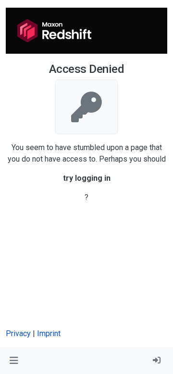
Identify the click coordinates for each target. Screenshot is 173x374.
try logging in (87, 178)
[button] (14, 360)
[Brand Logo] (54, 30)
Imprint (49, 333)
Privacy (18, 333)
